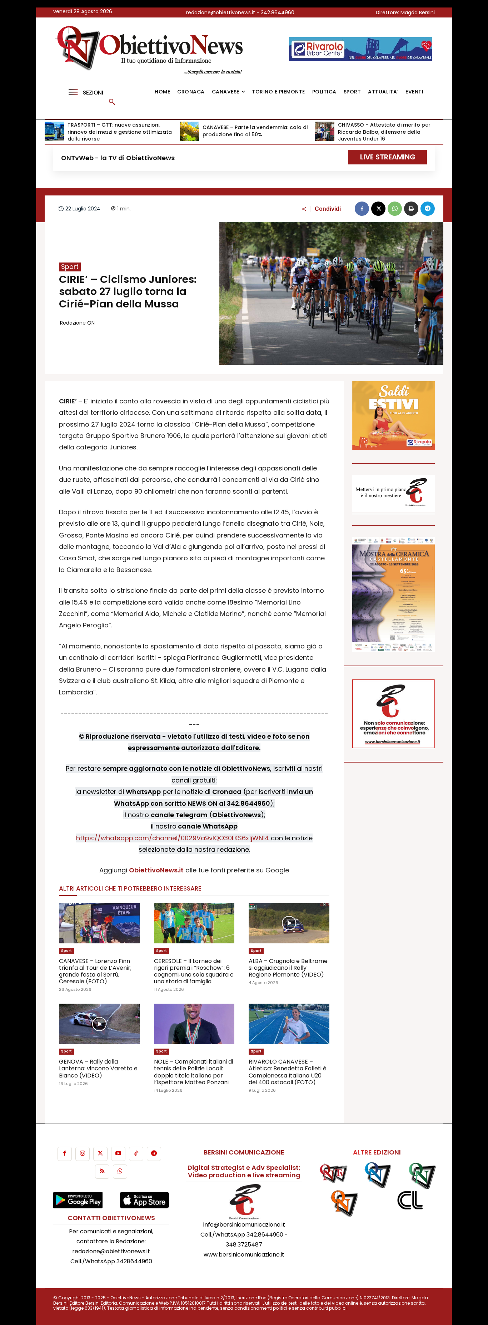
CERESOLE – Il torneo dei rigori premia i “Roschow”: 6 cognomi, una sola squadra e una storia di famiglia (194, 971)
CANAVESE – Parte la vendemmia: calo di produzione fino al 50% (255, 131)
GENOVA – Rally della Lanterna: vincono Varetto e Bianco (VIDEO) (98, 1068)
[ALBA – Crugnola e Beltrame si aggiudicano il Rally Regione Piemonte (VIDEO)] (289, 923)
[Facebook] (362, 209)
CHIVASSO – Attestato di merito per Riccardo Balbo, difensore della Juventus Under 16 (384, 131)
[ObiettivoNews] (151, 50)
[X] (378, 209)
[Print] (411, 209)
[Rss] (102, 1172)
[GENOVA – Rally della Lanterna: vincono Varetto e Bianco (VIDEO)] (99, 1024)
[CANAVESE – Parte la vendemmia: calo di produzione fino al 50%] (189, 131)
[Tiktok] (136, 1154)
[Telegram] (427, 209)
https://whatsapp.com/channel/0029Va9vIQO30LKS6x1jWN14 (172, 838)
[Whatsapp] (120, 1172)
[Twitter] (100, 1154)
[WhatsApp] (395, 209)
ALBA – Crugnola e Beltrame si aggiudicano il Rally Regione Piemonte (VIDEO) (288, 968)
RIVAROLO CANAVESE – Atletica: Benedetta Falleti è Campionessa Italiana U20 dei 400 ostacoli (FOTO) (288, 1072)
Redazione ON (77, 322)
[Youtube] (118, 1154)
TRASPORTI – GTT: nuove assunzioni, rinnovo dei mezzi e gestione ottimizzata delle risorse (120, 131)
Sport (70, 267)
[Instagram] (82, 1154)
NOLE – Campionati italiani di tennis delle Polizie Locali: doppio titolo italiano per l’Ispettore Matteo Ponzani (193, 1072)
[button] (111, 101)
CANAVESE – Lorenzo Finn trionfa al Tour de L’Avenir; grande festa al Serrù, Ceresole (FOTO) (95, 971)
